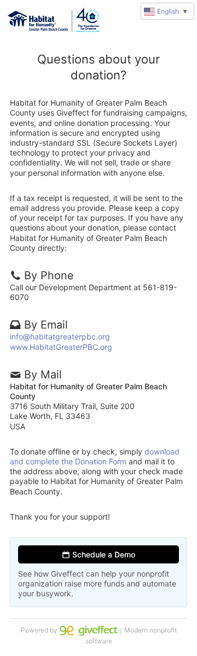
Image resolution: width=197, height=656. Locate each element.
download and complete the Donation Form (94, 456)
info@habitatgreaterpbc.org (60, 336)
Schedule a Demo (102, 554)
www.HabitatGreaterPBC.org (61, 347)
